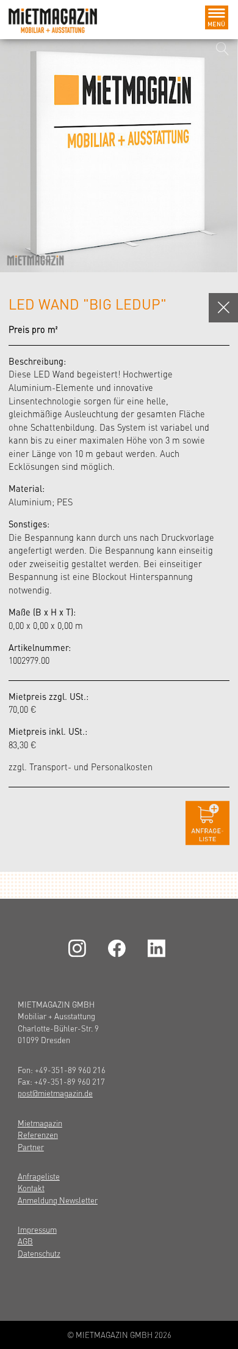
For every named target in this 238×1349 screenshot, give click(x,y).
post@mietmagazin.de (55, 1093)
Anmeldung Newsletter (58, 1200)
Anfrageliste (39, 1176)
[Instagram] (79, 948)
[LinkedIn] (159, 948)
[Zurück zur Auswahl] (223, 307)
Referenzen (38, 1134)
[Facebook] (119, 948)
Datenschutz (39, 1253)
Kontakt (31, 1188)
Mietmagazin (40, 1123)
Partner (31, 1147)
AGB (25, 1241)
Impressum (37, 1229)
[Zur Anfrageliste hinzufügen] (207, 823)
